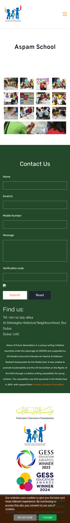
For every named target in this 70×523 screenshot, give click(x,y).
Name (6, 176)
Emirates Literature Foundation (48, 384)
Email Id (7, 196)
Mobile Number (12, 215)
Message (8, 235)
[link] (35, 407)
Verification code (13, 268)
